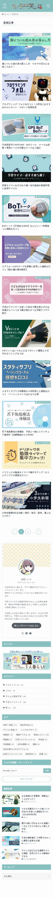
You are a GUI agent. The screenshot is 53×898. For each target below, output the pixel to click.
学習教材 (8, 744)
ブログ (10, 690)
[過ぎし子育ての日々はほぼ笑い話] (26, 6)
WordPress (26, 725)
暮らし (10, 707)
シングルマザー (29, 729)
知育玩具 (31, 754)
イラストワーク (14, 684)
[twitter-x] (22, 633)
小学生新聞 (23, 744)
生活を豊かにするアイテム (16, 749)
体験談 (8, 734)
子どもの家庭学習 (15, 696)
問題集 (7, 739)
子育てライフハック (25, 739)
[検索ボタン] (48, 6)
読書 (43, 754)
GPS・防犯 (10, 725)
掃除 (36, 744)
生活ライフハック (12, 754)
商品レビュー (41, 734)
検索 (47, 771)
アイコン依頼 (10, 729)
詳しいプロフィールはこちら (26, 625)
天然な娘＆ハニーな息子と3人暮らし (26, 651)
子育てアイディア (15, 702)
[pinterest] (26, 633)
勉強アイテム (23, 734)
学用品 (42, 739)
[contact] (30, 633)
